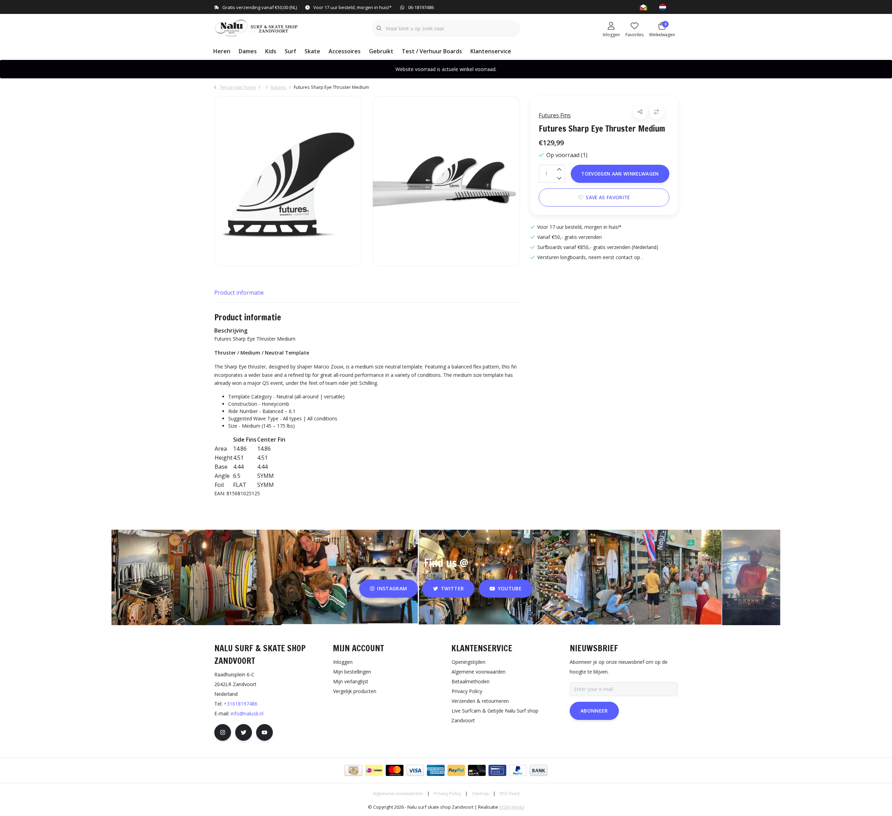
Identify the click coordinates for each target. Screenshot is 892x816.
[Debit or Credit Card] (477, 770)
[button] (640, 111)
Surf (290, 51)
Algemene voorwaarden (398, 793)
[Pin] (497, 770)
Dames (248, 51)
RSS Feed (510, 793)
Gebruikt (381, 51)
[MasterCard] (394, 770)
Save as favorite (608, 197)
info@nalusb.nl (247, 713)
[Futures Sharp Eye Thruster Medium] (288, 181)
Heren (221, 51)
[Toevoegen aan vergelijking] (656, 111)
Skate (312, 51)
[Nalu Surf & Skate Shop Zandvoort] (257, 27)
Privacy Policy (447, 793)
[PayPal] (456, 770)
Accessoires (345, 51)
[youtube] (264, 732)
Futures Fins (555, 115)
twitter (452, 588)
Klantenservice (490, 51)
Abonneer (594, 710)
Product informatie (239, 292)
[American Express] (436, 770)
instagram (392, 588)
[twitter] (243, 732)
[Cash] (353, 770)
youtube (510, 588)
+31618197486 (240, 703)
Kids (270, 51)
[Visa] (415, 770)
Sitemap (480, 793)
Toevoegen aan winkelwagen (620, 173)
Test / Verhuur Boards (432, 51)
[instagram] (222, 732)
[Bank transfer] (538, 770)
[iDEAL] (374, 770)
